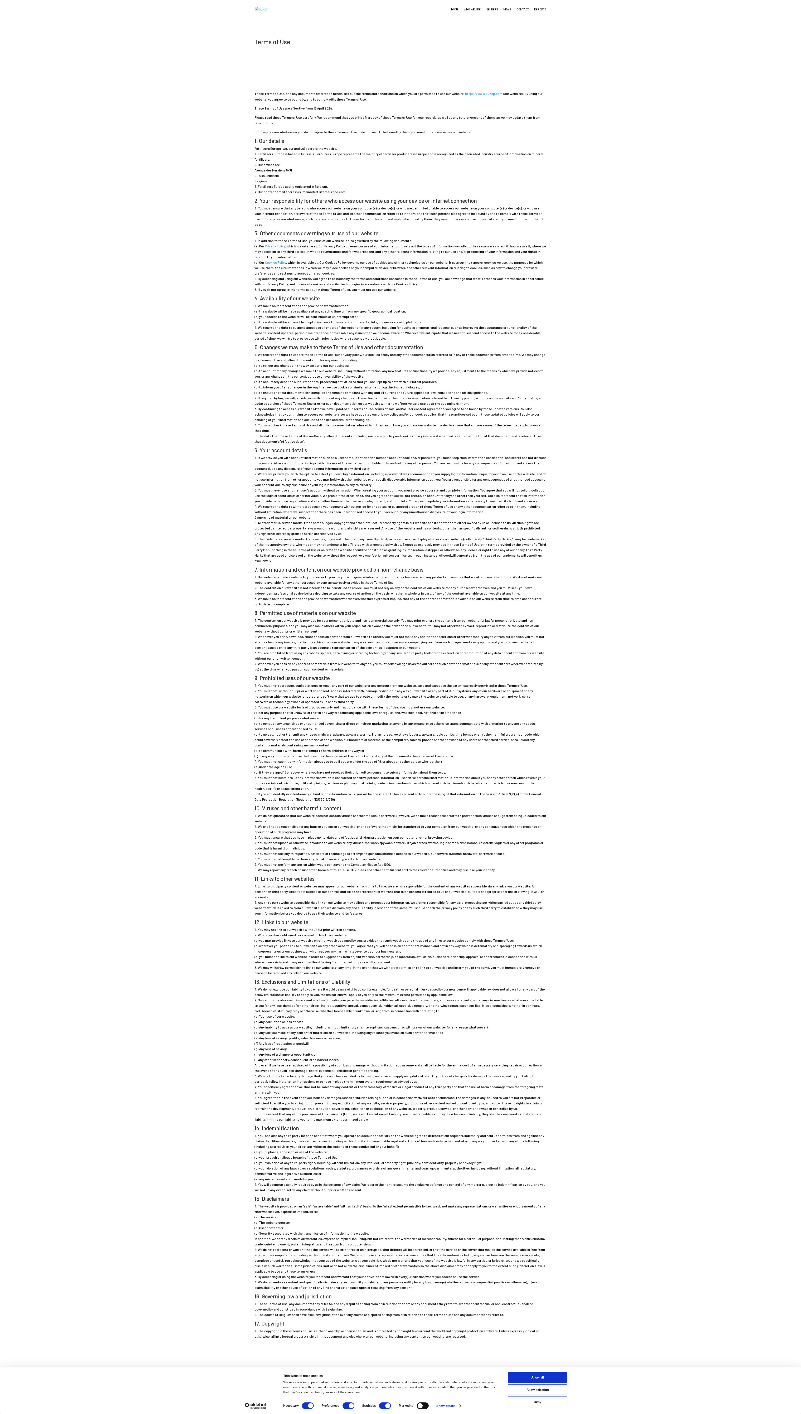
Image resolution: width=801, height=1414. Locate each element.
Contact (522, 9)
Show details (445, 1406)
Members (492, 9)
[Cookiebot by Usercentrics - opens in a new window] (255, 1406)
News (507, 9)
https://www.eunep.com (484, 94)
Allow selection (537, 1389)
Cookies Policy (275, 262)
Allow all (537, 1377)
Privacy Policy (275, 246)
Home (454, 9)
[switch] (348, 1405)
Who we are (472, 9)
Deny (537, 1402)
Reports (540, 9)
